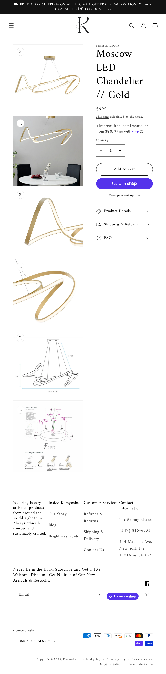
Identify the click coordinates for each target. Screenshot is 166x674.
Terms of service (142, 659)
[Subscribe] (98, 595)
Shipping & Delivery (94, 535)
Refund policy (92, 659)
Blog (52, 525)
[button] (11, 25)
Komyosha (69, 659)
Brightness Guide (64, 536)
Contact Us (94, 550)
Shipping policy (110, 664)
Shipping (102, 117)
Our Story (58, 514)
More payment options (125, 195)
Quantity (102, 140)
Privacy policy (116, 659)
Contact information (140, 664)
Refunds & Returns (93, 518)
